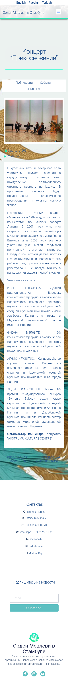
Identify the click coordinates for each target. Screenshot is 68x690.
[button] (58, 11)
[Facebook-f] (25, 673)
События (14, 156)
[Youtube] (43, 673)
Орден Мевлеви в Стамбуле (23, 12)
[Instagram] (34, 673)
